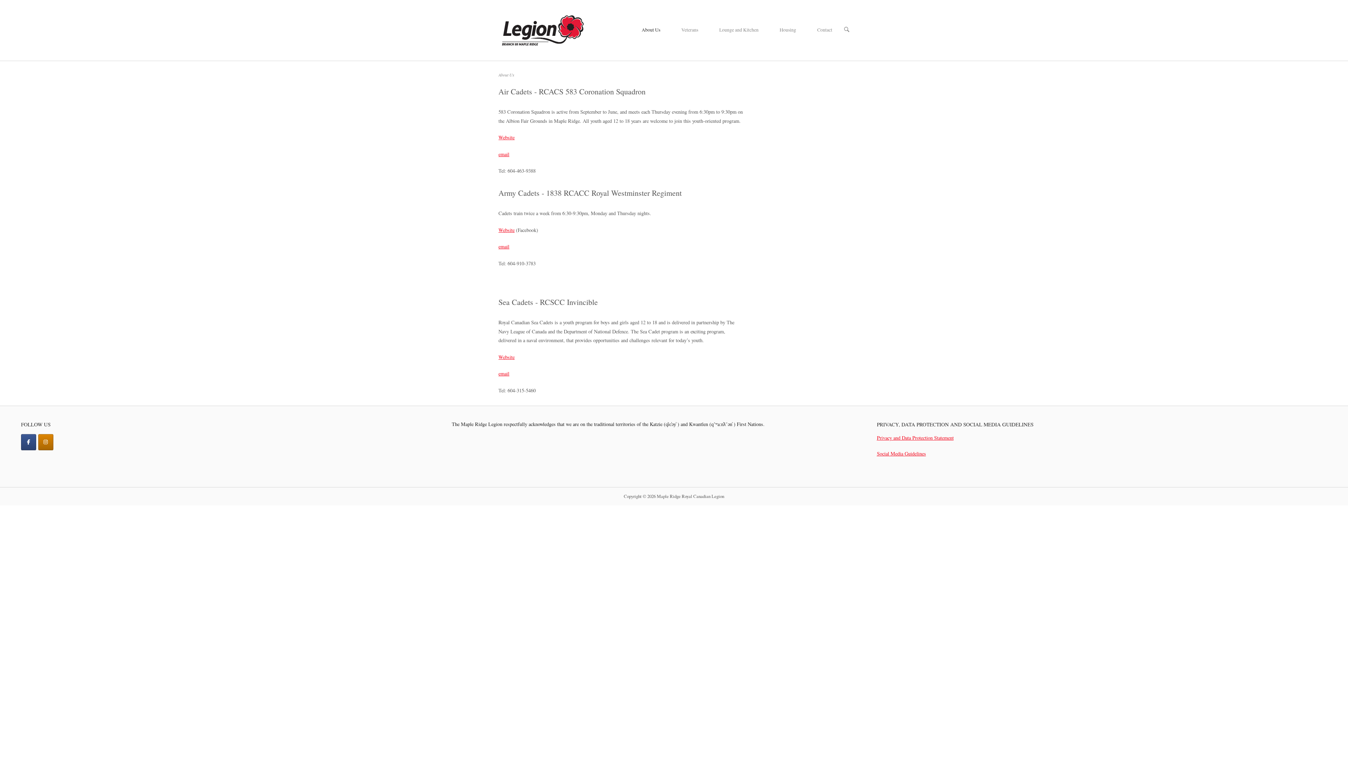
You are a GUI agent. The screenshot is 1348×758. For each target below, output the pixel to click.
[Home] (542, 29)
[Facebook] (28, 442)
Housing (788, 30)
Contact (824, 30)
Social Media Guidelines (901, 453)
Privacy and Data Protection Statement (915, 437)
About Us (651, 30)
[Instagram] (45, 442)
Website (506, 137)
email (503, 154)
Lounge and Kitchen (739, 30)
